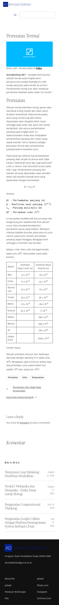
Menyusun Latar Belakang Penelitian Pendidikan (22, 474)
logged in (25, 422)
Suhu (24, 377)
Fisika (39, 68)
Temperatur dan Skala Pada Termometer (27, 389)
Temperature (38, 377)
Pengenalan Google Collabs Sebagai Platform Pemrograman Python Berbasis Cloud (25, 522)
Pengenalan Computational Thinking (22, 506)
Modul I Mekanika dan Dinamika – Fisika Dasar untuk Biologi (20, 490)
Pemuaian (13, 377)
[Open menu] (15, 15)
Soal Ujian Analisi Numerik (20, 397)
